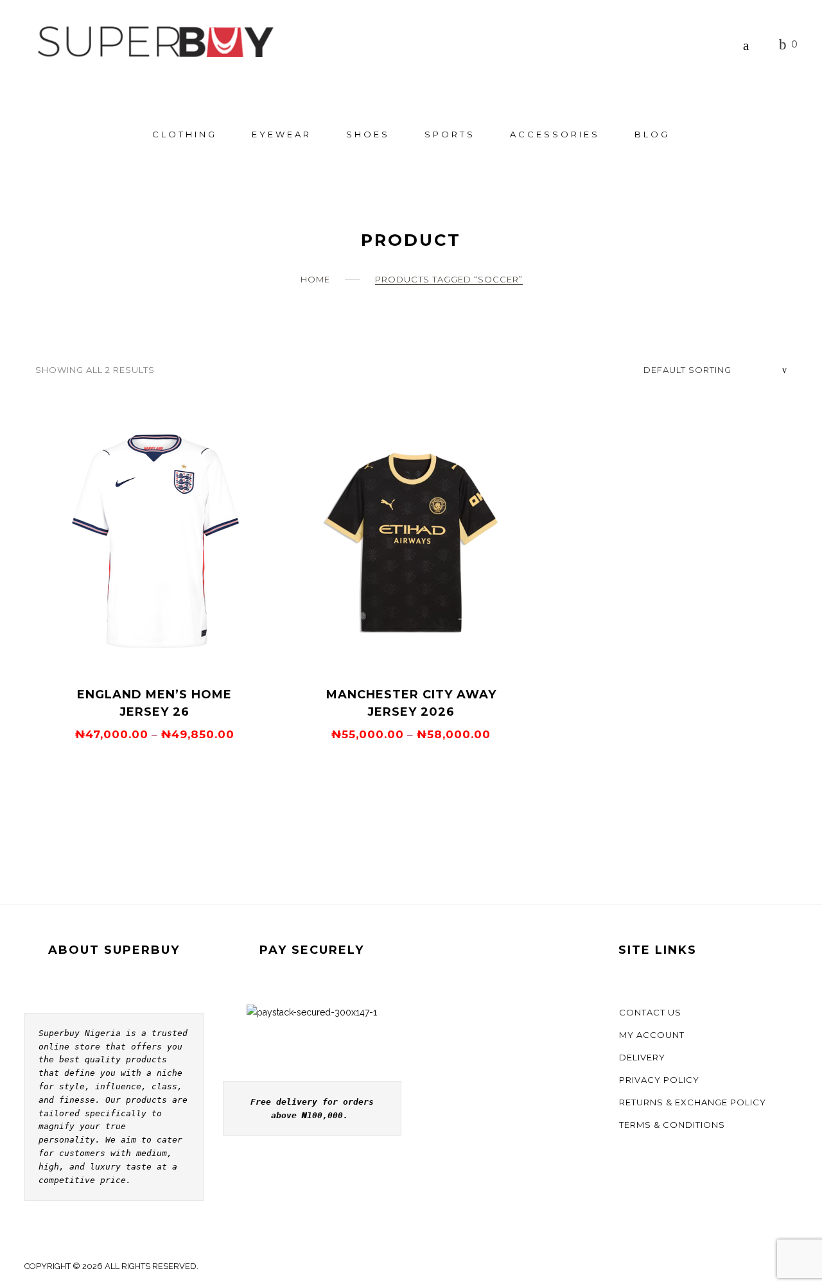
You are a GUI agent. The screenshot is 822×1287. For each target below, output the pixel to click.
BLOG (652, 134)
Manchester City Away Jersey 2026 (411, 703)
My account (652, 1035)
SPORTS (449, 134)
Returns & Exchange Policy (692, 1102)
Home (315, 279)
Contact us (650, 1012)
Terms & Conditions (672, 1124)
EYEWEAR (281, 134)
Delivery (642, 1057)
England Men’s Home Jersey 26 (154, 703)
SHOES (368, 134)
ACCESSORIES (555, 134)
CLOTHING (184, 134)
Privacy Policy (659, 1080)
